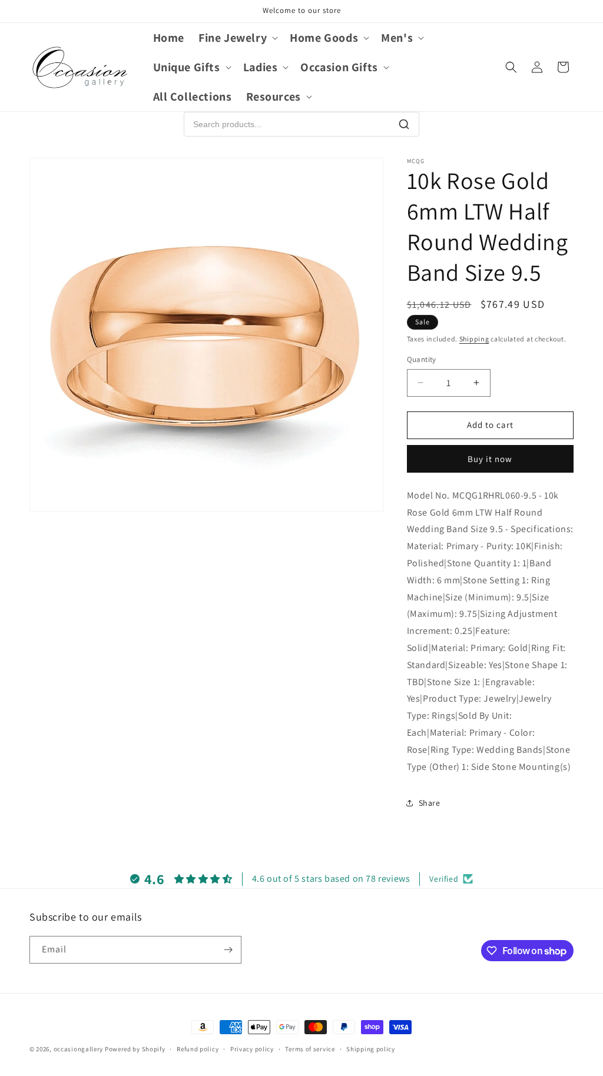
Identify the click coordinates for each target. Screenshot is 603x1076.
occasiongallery (79, 1049)
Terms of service (309, 1049)
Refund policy (197, 1049)
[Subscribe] (228, 950)
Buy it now (490, 458)
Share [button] (429, 803)
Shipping (474, 338)
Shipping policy (370, 1049)
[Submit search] (404, 124)
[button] (237, 37)
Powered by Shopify (135, 1049)
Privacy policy (252, 1049)
